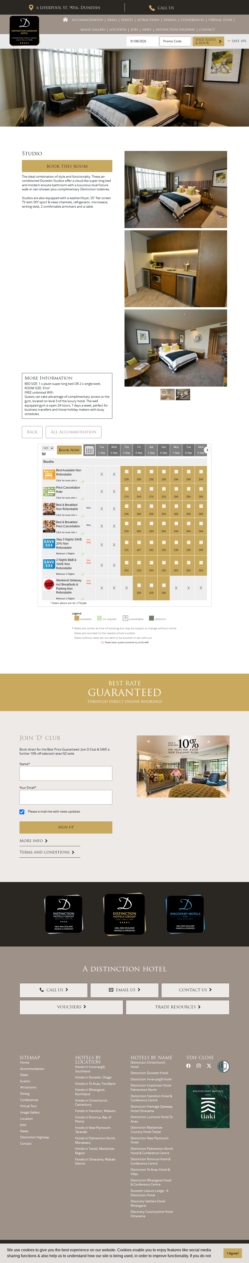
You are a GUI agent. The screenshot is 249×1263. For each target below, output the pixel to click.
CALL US (54, 990)
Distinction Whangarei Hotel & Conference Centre (151, 1182)
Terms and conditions (44, 852)
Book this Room (67, 167)
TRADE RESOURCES (175, 1007)
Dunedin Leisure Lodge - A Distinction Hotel (149, 1193)
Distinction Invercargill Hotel (151, 1079)
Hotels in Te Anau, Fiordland (95, 1084)
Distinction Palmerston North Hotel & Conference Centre (152, 1151)
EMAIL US (125, 990)
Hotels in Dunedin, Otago (93, 1077)
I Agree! (233, 1253)
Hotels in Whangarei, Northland (90, 1092)
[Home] (65, 19)
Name (23, 764)
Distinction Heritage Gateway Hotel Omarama (152, 1109)
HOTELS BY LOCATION (88, 1060)
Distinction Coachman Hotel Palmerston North (151, 1087)
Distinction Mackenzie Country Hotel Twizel (146, 1129)
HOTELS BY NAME (151, 1058)
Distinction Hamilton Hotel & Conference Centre (151, 1098)
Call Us (166, 8)
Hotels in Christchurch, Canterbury (91, 1102)
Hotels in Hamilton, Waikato (95, 1111)
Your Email (27, 788)
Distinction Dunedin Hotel (149, 1073)
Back (32, 432)
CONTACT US (193, 990)
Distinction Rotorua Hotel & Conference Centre (150, 1161)
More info (31, 841)
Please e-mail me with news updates (54, 811)
